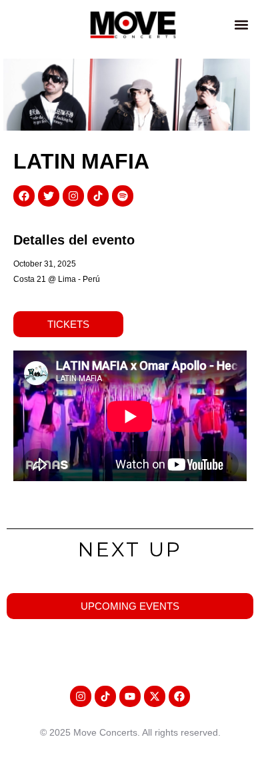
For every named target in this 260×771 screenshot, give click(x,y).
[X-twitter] (154, 696)
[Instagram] (73, 196)
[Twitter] (48, 196)
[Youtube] (130, 696)
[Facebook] (24, 196)
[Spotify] (122, 196)
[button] (241, 24)
